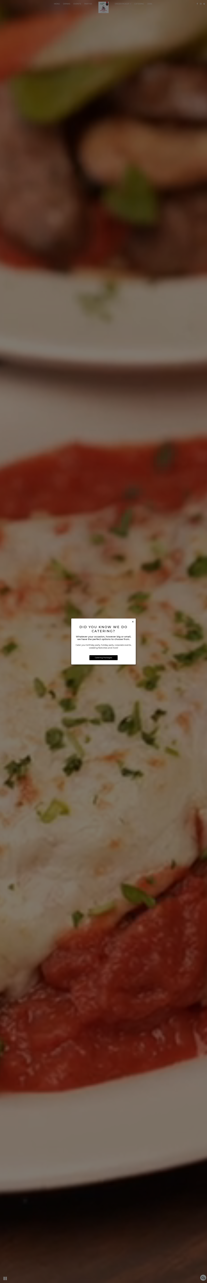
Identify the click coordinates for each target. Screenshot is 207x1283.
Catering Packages (103, 658)
